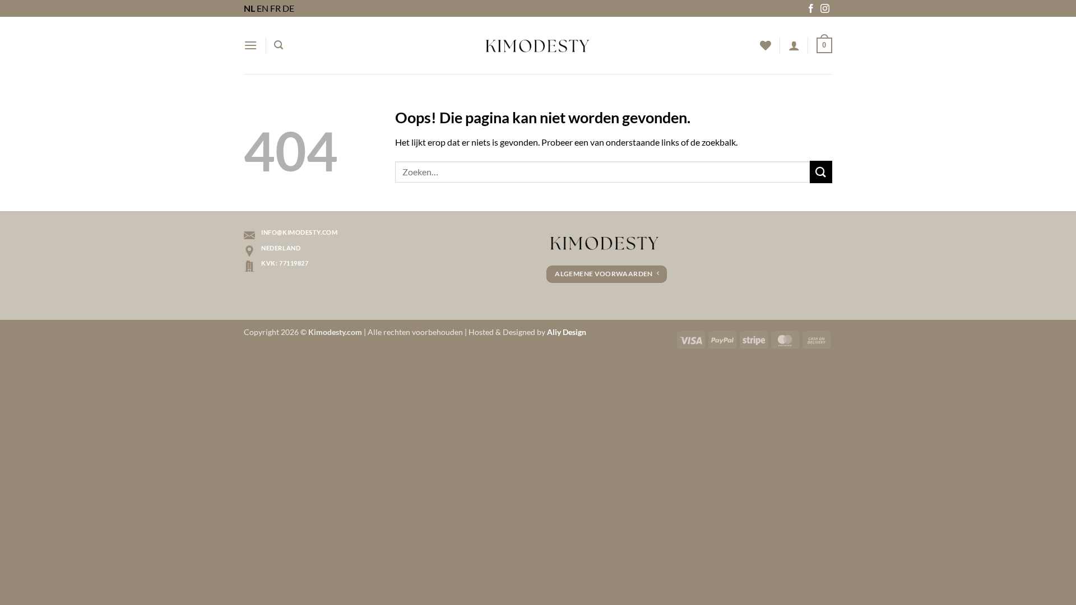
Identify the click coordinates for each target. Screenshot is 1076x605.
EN (262, 8)
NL (249, 8)
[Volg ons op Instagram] (824, 9)
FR (275, 8)
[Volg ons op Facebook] (810, 9)
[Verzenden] (821, 172)
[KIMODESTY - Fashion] (538, 45)
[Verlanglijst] (765, 45)
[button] (250, 45)
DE (288, 8)
